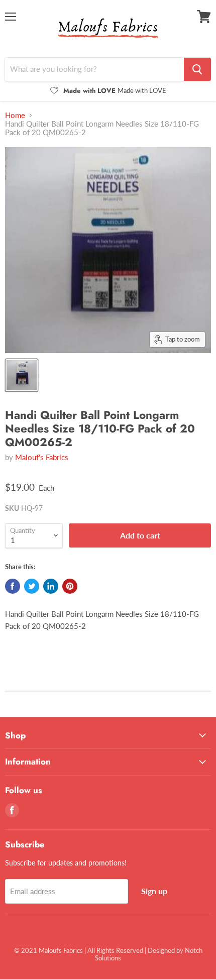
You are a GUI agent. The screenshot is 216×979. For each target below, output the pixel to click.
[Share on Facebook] (12, 586)
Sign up (154, 891)
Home (15, 115)
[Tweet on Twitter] (31, 586)
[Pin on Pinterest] (69, 586)
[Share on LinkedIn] (50, 586)
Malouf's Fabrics (41, 457)
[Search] (197, 69)
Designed (161, 950)
